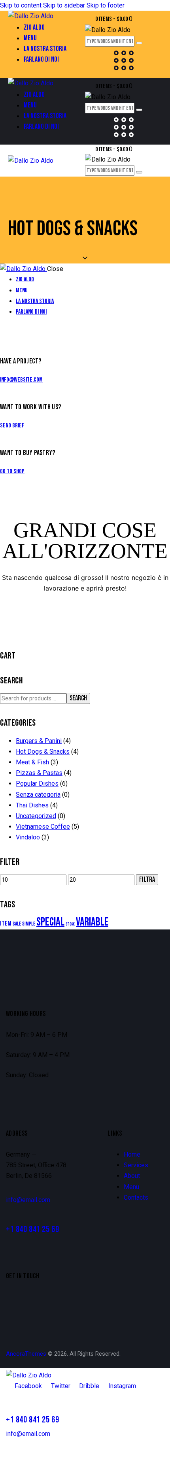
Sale (17, 924)
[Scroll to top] (4, 1452)
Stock (70, 924)
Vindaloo (28, 837)
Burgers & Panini (39, 741)
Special (50, 922)
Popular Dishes (37, 783)
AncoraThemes (26, 1353)
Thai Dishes (32, 805)
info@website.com (21, 380)
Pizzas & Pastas (39, 773)
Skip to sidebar (64, 5)
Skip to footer (106, 5)
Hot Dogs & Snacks (43, 751)
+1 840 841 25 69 (32, 1229)
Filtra (147, 879)
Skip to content (21, 5)
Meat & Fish (32, 762)
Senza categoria (38, 794)
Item (5, 923)
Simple (28, 924)
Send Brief (12, 425)
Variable (92, 922)
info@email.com (28, 1200)
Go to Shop (12, 471)
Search (78, 698)
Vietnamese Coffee (43, 826)
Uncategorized (36, 816)
